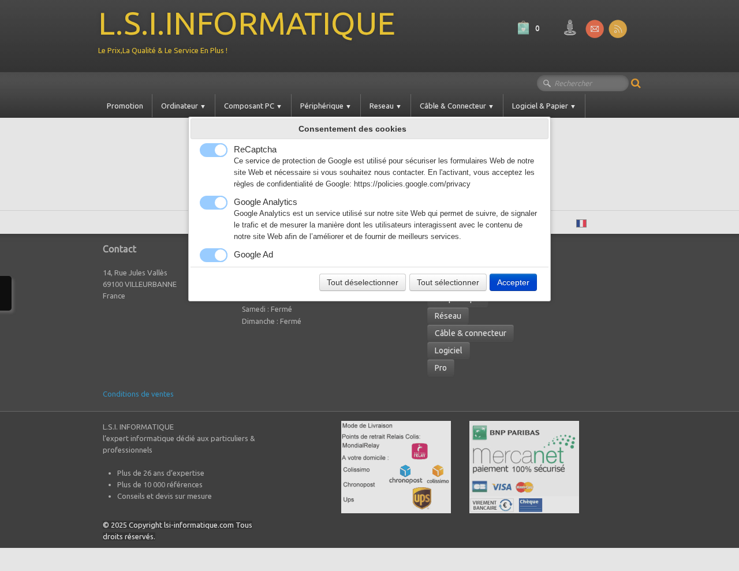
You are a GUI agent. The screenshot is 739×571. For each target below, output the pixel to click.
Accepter (513, 282)
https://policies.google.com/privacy (412, 184)
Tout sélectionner (448, 282)
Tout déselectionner (362, 282)
